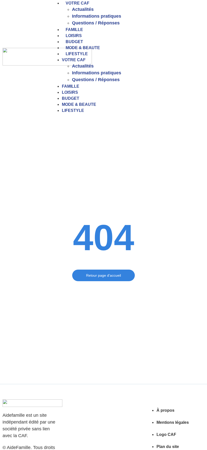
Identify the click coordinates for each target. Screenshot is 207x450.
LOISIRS (74, 36)
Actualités (83, 9)
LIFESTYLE (77, 54)
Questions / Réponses (96, 22)
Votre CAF (77, 3)
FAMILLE (74, 29)
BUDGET (74, 42)
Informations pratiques (96, 16)
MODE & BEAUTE (83, 48)
